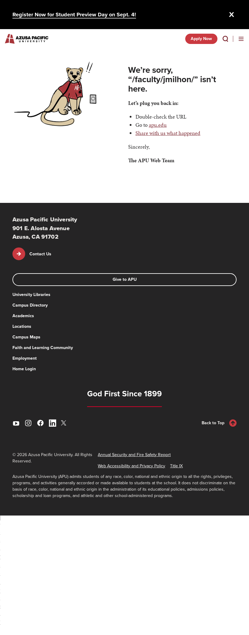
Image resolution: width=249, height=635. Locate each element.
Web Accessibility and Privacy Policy (131, 466)
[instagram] (28, 423)
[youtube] (16, 423)
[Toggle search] (225, 39)
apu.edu (158, 125)
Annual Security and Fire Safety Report (134, 455)
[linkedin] (52, 423)
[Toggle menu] (241, 39)
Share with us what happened (167, 133)
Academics (23, 316)
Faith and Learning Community (42, 347)
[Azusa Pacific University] (26, 38)
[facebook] (40, 423)
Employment (24, 358)
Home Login (24, 369)
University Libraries (31, 294)
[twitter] (64, 422)
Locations (21, 326)
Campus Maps (26, 337)
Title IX (176, 466)
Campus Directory (30, 305)
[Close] (232, 14)
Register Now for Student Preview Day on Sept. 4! (74, 14)
